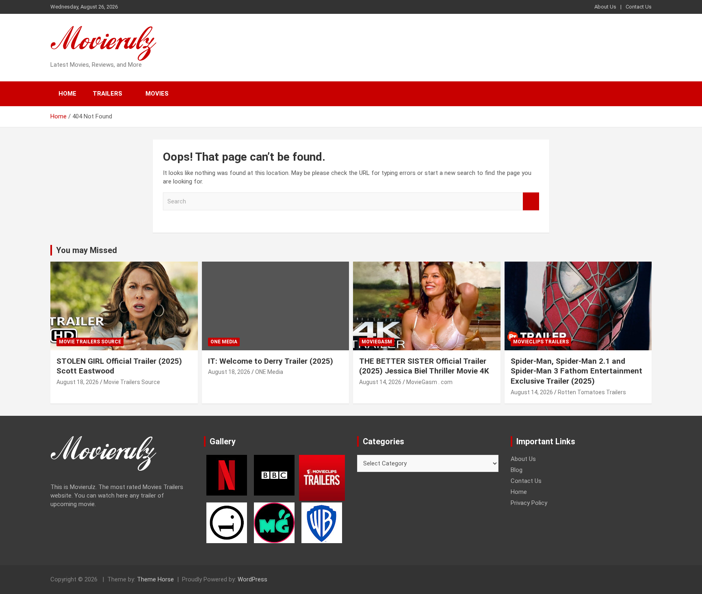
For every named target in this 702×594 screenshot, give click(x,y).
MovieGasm (377, 342)
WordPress (252, 579)
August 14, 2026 (380, 382)
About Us (605, 7)
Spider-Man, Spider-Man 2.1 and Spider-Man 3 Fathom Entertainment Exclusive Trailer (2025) (576, 371)
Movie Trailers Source (90, 342)
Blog (516, 470)
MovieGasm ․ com (429, 382)
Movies (157, 93)
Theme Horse (155, 579)
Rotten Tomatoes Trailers (592, 392)
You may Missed (86, 250)
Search (531, 201)
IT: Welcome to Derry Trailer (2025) (270, 361)
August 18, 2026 (77, 382)
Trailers (107, 93)
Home (67, 93)
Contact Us (639, 7)
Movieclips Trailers (541, 342)
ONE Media (223, 342)
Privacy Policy (529, 503)
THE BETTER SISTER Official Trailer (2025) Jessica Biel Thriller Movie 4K (424, 366)
